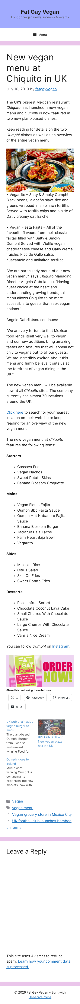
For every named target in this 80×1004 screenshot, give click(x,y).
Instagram (60, 646)
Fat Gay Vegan (40, 12)
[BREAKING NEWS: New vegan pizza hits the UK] (51, 727)
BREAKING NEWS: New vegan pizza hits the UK (50, 741)
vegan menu (22, 808)
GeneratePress (40, 997)
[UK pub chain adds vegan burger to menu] (22, 736)
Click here (14, 412)
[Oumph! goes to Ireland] (22, 772)
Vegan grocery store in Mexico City (42, 814)
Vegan (17, 801)
